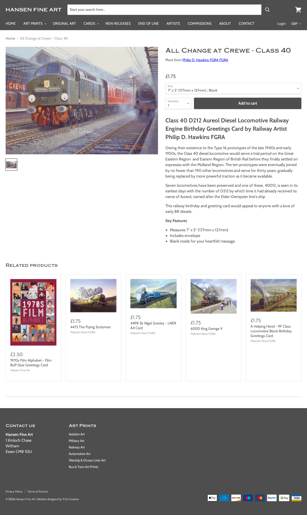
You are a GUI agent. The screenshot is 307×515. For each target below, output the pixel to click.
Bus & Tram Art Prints (83, 467)
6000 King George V (206, 328)
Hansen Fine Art (25, 499)
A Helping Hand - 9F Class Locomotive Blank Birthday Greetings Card (271, 331)
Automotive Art (79, 454)
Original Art (64, 23)
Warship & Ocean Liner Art (87, 460)
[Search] (267, 9)
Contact (246, 23)
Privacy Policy (14, 491)
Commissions (199, 23)
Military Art (76, 441)
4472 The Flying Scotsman (90, 327)
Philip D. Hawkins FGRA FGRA (205, 60)
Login (281, 24)
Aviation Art (77, 434)
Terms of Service (37, 491)
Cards (90, 23)
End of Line (148, 23)
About (225, 23)
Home (11, 23)
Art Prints (33, 23)
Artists (173, 23)
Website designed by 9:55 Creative (58, 499)
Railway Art (77, 447)
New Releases (118, 23)
